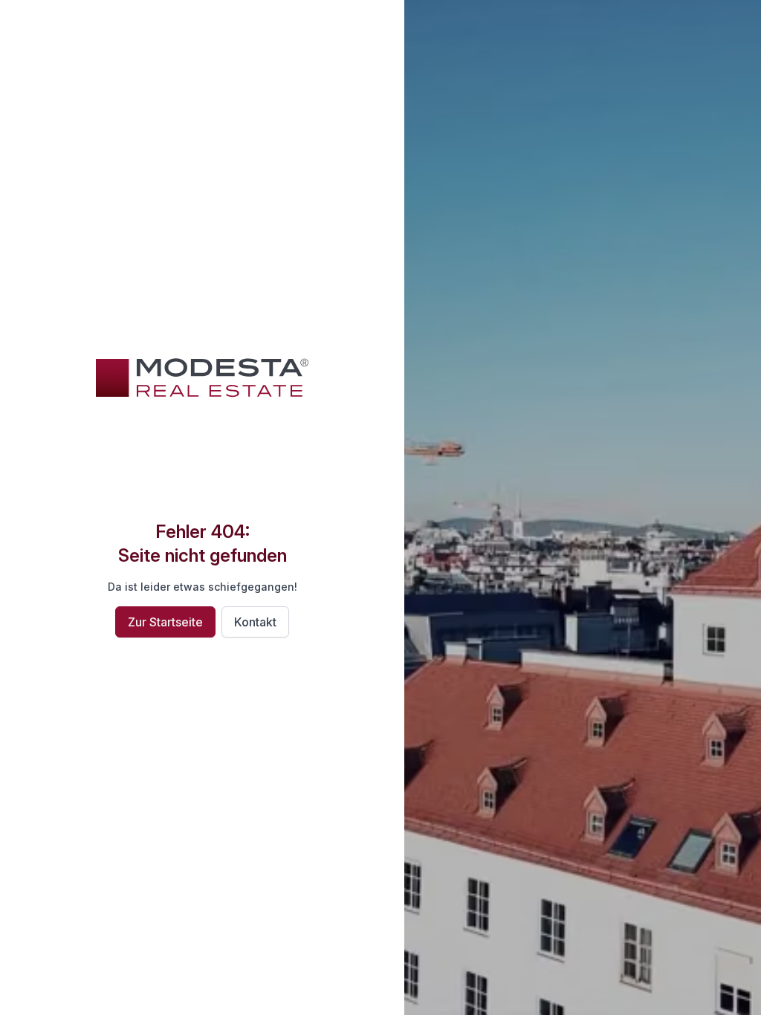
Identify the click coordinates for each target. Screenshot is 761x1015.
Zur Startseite (165, 621)
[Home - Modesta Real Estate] (202, 377)
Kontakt (255, 621)
